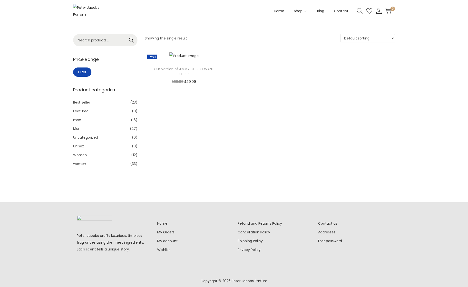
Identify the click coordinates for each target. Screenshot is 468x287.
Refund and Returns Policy (260, 223)
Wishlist (163, 249)
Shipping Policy (250, 241)
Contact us (327, 223)
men (77, 119)
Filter (82, 72)
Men (76, 128)
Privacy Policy (249, 249)
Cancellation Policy (254, 232)
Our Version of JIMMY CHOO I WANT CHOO (184, 72)
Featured (80, 111)
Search (131, 40)
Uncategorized (85, 137)
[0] (388, 11)
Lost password (330, 241)
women (79, 163)
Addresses (326, 232)
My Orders (166, 232)
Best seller (81, 102)
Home (162, 223)
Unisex (78, 146)
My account (167, 241)
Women (80, 155)
